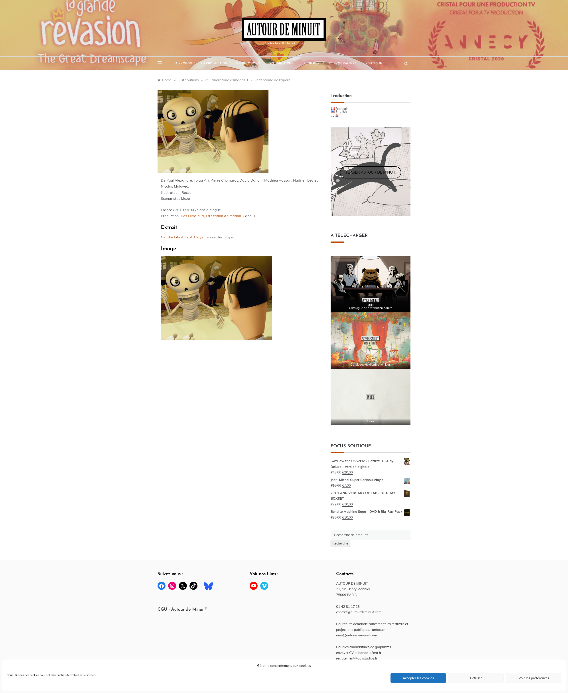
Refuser (476, 678)
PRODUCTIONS (248, 63)
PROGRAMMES (345, 63)
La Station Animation (223, 216)
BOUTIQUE (373, 63)
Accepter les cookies (418, 678)
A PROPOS (183, 63)
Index (370, 421)
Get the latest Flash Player (183, 237)
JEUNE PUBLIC (313, 63)
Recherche (340, 543)
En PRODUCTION (214, 63)
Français (341, 109)
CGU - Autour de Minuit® (182, 609)
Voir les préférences (534, 678)
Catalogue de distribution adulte (370, 308)
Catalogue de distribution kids (370, 364)
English (341, 111)
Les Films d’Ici (192, 216)
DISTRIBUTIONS (281, 63)
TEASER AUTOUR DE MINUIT (370, 172)
